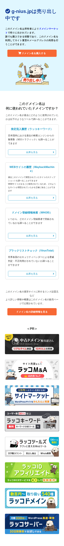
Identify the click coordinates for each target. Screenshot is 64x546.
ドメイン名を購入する (34, 53)
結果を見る (32, 152)
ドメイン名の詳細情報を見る (32, 311)
